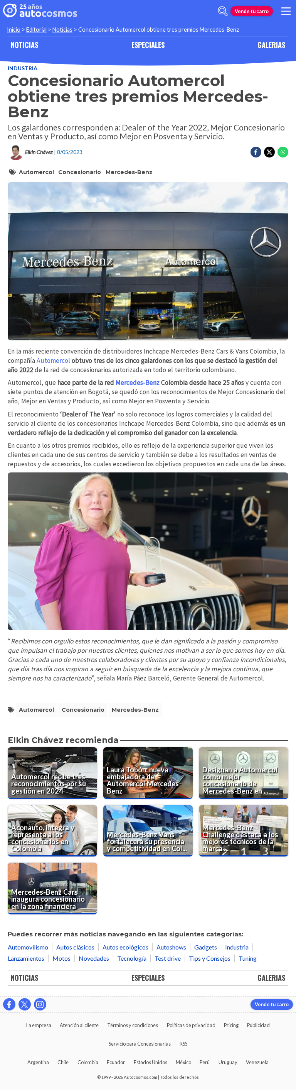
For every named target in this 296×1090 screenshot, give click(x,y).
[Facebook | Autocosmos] (9, 1004)
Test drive (168, 958)
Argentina (38, 1062)
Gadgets (205, 947)
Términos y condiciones (132, 1025)
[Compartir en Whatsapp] (283, 152)
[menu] (286, 11)
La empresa (38, 1025)
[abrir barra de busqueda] (222, 11)
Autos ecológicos (125, 947)
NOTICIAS (24, 44)
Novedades (94, 958)
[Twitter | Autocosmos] (24, 1004)
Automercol (36, 172)
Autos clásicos (75, 947)
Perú (205, 1062)
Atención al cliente (79, 1025)
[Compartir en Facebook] (256, 152)
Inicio (13, 29)
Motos (61, 958)
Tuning (248, 958)
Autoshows (171, 947)
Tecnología (131, 958)
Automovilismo (28, 947)
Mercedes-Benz (129, 172)
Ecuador (116, 1062)
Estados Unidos (150, 1062)
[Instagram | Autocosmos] (40, 1004)
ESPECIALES (148, 44)
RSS (183, 1044)
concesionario (79, 172)
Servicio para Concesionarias (140, 1044)
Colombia (87, 1062)
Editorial (36, 29)
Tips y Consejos (209, 958)
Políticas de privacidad (191, 1025)
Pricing (231, 1025)
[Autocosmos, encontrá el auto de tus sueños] (40, 11)
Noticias (62, 29)
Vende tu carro (252, 11)
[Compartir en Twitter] (269, 152)
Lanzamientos (26, 958)
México (183, 1062)
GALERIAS (271, 44)
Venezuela (257, 1062)
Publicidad (258, 1025)
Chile (63, 1062)
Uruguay (228, 1062)
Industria (22, 68)
